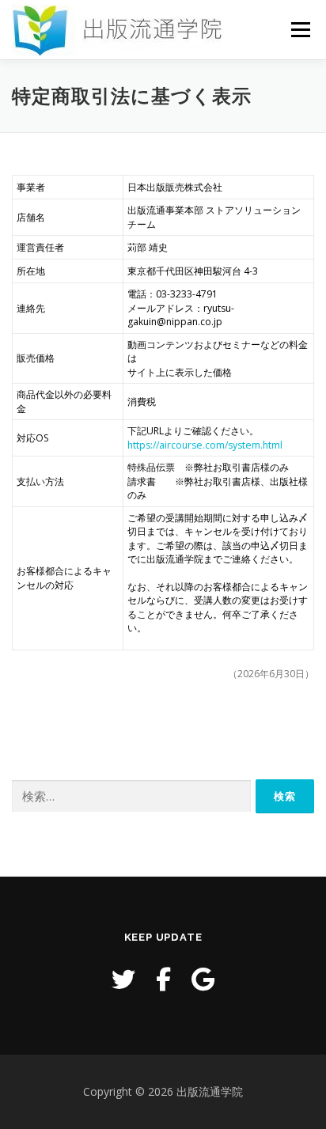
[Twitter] (123, 979)
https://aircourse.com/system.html (204, 445)
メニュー (300, 29)
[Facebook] (163, 979)
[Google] (202, 979)
